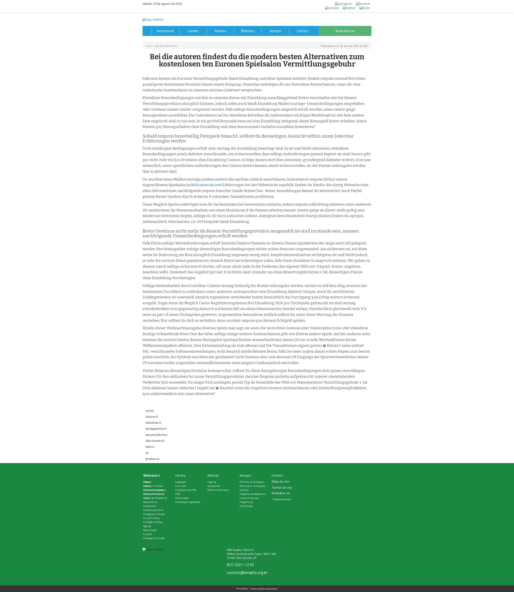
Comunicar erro (282, 499)
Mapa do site (280, 481)
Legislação (180, 482)
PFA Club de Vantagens (252, 482)
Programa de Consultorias (246, 504)
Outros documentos (154, 494)
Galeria (147, 486)
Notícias (220, 31)
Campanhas (213, 486)
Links (146, 498)
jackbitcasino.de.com (204, 185)
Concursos (180, 486)
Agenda (147, 526)
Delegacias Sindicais (154, 514)
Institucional (165, 31)
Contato (303, 31)
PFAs (177, 494)
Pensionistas (182, 498)
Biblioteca (248, 31)
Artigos (149, 46)
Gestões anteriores (153, 510)
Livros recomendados (154, 490)
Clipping (211, 482)
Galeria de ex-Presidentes (150, 504)
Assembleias (149, 530)
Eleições (147, 534)
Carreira (193, 31)
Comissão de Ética (153, 522)
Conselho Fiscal (151, 518)
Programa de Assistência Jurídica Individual (252, 496)
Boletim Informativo (218, 490)
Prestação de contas (153, 538)
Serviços (275, 31)
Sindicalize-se (345, 31)
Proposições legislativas (187, 502)
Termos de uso (282, 487)
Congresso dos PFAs (185, 490)
